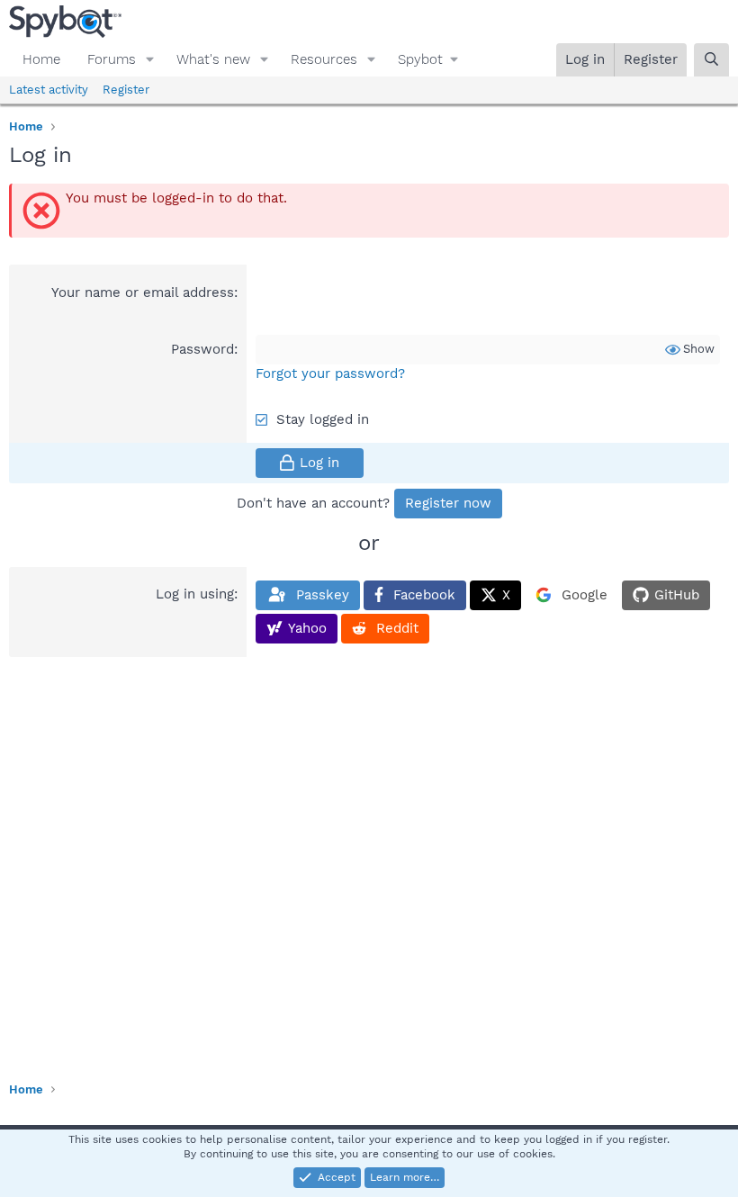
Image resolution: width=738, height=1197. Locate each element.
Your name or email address (142, 292)
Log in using (195, 594)
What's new (213, 59)
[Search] (711, 59)
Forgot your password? (330, 373)
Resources (324, 59)
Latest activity (48, 89)
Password (202, 349)
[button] (150, 59)
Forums (111, 59)
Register (126, 89)
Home (41, 59)
